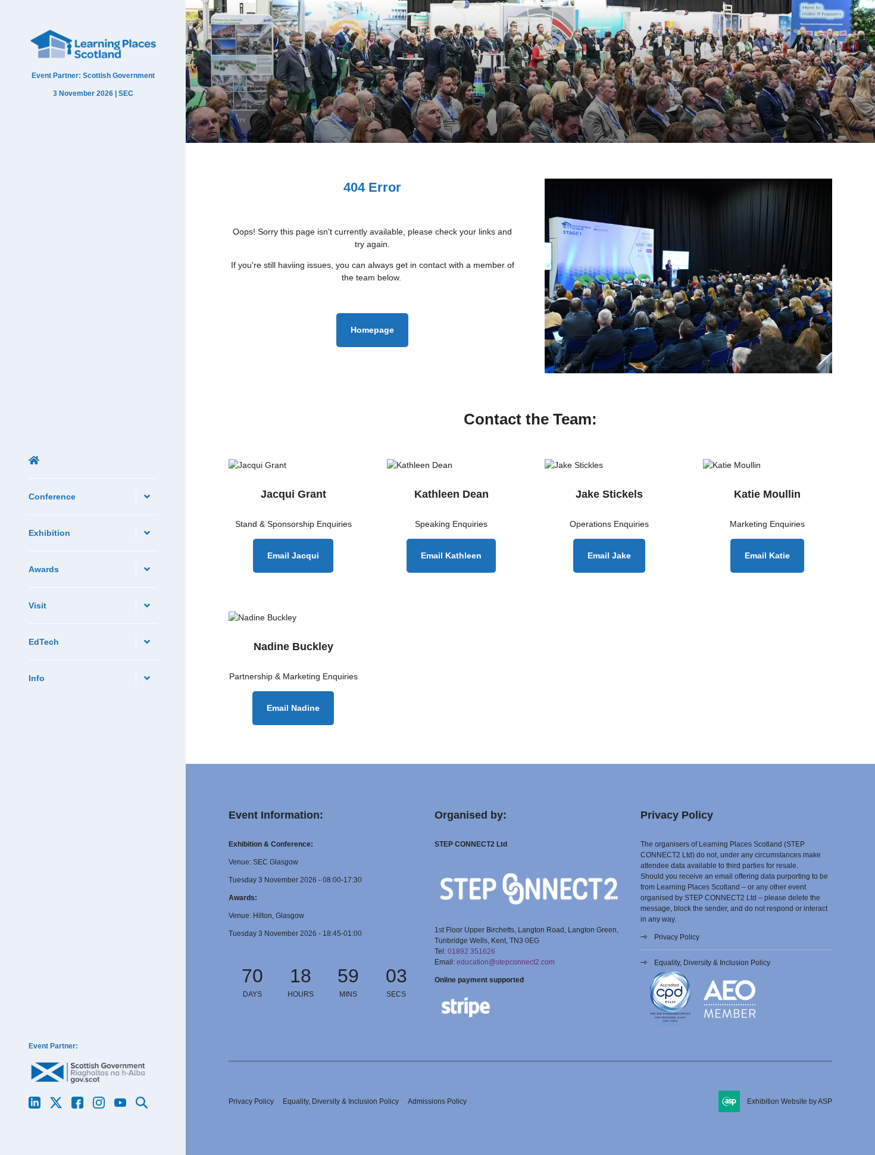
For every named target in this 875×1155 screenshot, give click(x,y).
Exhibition (49, 533)
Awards (44, 569)
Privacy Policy (676, 937)
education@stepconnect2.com (506, 962)
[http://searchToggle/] (142, 1105)
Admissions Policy (437, 1101)
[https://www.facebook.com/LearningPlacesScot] (77, 1105)
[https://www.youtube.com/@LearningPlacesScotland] (120, 1105)
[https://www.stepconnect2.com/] (529, 912)
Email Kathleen (451, 555)
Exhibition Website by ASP (789, 1101)
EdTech (44, 642)
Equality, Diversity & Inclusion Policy (712, 963)
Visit (37, 605)
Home (93, 460)
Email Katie (767, 555)
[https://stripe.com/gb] (466, 1020)
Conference (52, 496)
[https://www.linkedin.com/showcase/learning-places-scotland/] (34, 1105)
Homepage (372, 330)
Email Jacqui (293, 555)
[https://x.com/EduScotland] (56, 1105)
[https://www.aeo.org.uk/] (730, 1026)
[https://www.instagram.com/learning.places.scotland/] (99, 1105)
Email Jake (609, 555)
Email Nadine (293, 708)
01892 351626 (471, 951)
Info (37, 678)
